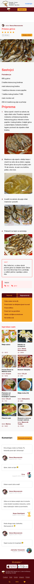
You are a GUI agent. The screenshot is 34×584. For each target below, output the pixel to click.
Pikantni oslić (9, 415)
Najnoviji (9, 295)
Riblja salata (9, 341)
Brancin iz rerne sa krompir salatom (25, 415)
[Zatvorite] (1, 3)
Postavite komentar (24, 438)
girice (15, 286)
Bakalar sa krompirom (25, 341)
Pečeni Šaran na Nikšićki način (9, 366)
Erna (23, 474)
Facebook (5, 577)
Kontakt (14, 573)
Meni (17, 582)
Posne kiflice (8, 308)
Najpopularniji (24, 295)
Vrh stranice (16, 562)
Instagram (21, 577)
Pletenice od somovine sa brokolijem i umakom (9, 390)
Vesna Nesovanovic (16, 25)
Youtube (16, 577)
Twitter (10, 577)
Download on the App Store (12, 566)
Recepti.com (3, 572)
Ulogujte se (22, 9)
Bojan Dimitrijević (19, 513)
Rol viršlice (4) (9, 318)
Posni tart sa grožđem (12, 311)
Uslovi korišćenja (25, 571)
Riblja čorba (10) (25, 390)
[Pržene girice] (18, 143)
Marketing (8, 573)
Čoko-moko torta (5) (11, 301)
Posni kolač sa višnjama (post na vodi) (17, 304)
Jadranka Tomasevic (18, 550)
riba (8, 286)
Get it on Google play (23, 566)
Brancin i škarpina (25, 366)
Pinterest (28, 577)
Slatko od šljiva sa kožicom (13, 314)
